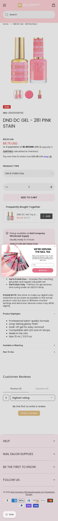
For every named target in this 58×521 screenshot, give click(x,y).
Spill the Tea (43, 270)
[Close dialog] (54, 246)
